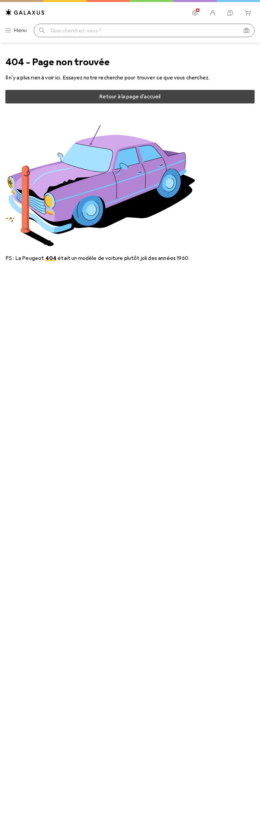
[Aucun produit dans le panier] (247, 12)
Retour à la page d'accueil (129, 96)
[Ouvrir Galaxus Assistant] (230, 12)
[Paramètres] (195, 12)
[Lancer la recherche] (42, 30)
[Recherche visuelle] (246, 30)
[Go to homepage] (25, 12)
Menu (20, 30)
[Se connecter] (212, 13)
